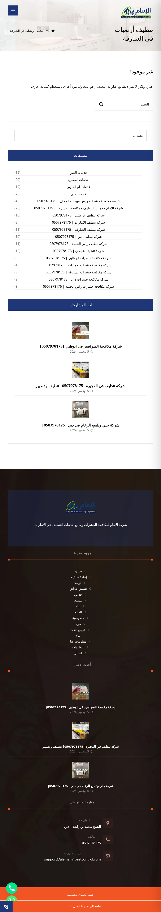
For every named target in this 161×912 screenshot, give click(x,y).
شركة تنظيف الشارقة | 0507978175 (78, 229)
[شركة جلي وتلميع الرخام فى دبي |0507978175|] (80, 409)
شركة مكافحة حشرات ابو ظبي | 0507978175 (78, 258)
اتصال (78, 653)
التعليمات (78, 647)
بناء (78, 606)
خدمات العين (78, 172)
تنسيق (78, 600)
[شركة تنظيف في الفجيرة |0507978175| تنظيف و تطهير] (80, 370)
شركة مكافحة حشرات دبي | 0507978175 (78, 279)
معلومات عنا (78, 641)
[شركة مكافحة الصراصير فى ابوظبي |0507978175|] (80, 330)
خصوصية (78, 618)
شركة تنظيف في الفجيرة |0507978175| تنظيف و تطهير (80, 385)
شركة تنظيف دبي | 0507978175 (78, 236)
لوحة (78, 583)
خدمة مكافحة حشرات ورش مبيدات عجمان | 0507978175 (78, 201)
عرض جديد (78, 629)
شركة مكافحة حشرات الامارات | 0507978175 (78, 265)
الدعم (78, 612)
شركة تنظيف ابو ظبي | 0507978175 (78, 215)
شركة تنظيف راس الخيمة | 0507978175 (78, 243)
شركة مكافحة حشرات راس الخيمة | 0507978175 (78, 286)
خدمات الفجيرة (78, 179)
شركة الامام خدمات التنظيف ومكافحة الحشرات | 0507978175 (78, 208)
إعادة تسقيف (78, 577)
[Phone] (11, 888)
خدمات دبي (78, 194)
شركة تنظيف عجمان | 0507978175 (78, 251)
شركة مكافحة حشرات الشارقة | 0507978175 (78, 272)
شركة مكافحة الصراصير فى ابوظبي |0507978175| (80, 346)
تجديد (78, 571)
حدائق (78, 594)
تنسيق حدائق (78, 588)
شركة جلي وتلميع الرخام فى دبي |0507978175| (80, 425)
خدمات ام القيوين (78, 186)
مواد (78, 624)
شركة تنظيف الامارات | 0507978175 (78, 222)
